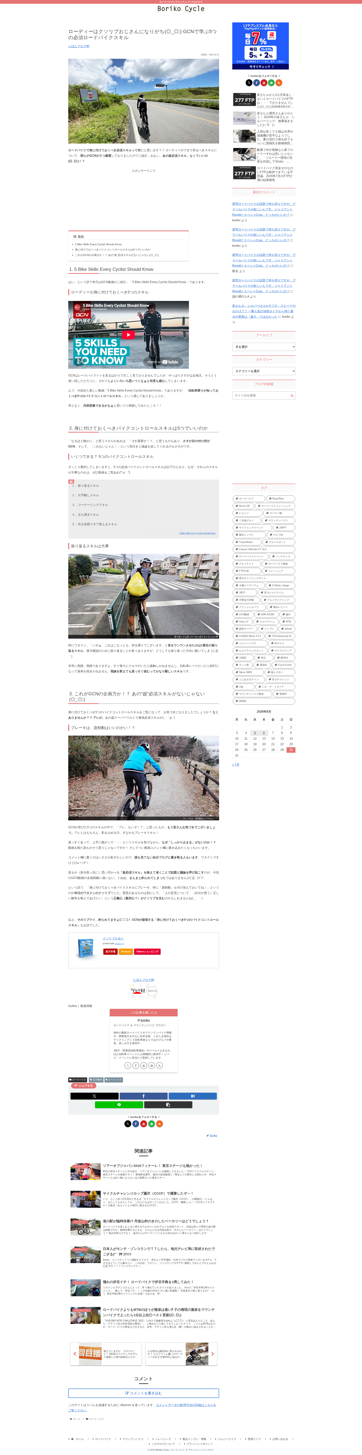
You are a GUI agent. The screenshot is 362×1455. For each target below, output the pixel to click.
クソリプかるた (113, 938)
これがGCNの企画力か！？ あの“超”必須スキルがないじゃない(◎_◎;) (117, 254)
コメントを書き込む (146, 1393)
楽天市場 (110, 951)
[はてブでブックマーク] (193, 1096)
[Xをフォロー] (127, 1065)
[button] (168, 1104)
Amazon (126, 951)
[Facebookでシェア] (144, 1096)
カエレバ (119, 943)
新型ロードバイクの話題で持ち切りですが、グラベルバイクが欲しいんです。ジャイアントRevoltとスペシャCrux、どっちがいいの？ (264, 209)
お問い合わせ (280, 1438)
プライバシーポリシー (200, 1443)
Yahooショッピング (147, 951)
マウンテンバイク (133, 1438)
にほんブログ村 (78, 46)
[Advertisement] (143, 200)
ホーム (79, 1438)
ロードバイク (79, 1079)
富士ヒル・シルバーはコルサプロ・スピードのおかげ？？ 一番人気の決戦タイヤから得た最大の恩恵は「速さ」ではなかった (264, 311)
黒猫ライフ (254, 1438)
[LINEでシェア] (119, 1104)
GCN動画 (97, 1079)
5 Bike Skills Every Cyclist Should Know (98, 244)
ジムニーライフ (227, 1438)
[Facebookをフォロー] (135, 1065)
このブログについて (163, 1443)
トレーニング (163, 1438)
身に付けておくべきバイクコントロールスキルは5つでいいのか (112, 249)
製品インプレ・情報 (194, 1438)
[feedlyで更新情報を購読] (151, 1065)
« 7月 (235, 764)
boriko (145, 1020)
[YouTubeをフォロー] (143, 1065)
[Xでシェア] (95, 1096)
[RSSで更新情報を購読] (159, 1065)
